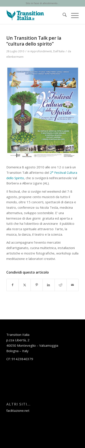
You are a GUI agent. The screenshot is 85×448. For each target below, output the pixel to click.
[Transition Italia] (35, 15)
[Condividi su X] (25, 285)
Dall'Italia (59, 51)
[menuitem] (62, 15)
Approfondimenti (41, 51)
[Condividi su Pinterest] (36, 285)
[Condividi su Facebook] (13, 285)
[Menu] (73, 15)
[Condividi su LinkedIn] (48, 285)
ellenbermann (15, 57)
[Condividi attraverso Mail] (72, 285)
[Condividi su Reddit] (60, 285)
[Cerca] (62, 15)
